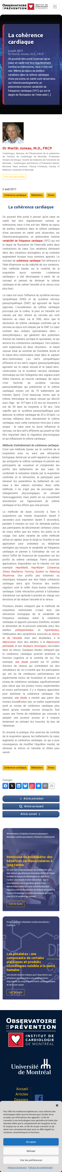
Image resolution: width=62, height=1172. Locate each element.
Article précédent (33, 798)
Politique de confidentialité (40, 1168)
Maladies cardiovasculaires (20, 837)
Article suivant (29, 814)
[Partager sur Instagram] (32, 786)
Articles (21, 1094)
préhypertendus (24, 630)
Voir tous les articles (14, 176)
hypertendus (52, 630)
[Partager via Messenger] (38, 786)
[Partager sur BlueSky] (25, 786)
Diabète (24, 833)
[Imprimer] (52, 786)
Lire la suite (15, 903)
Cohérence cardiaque (15, 195)
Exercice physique (38, 833)
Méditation (37, 195)
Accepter (31, 1141)
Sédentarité (49, 837)
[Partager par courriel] (45, 786)
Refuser (31, 1151)
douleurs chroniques (35, 646)
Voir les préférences (31, 1160)
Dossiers (21, 1100)
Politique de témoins (17, 1168)
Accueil (22, 1089)
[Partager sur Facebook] (5, 786)
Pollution (11, 925)
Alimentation (13, 833)
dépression (9, 642)
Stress (51, 195)
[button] (57, 1105)
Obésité (38, 837)
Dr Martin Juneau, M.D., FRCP (27, 148)
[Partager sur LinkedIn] (19, 786)
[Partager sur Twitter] (12, 786)
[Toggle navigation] (55, 6)
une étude (21, 661)
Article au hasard (33, 806)
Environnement (14, 922)
